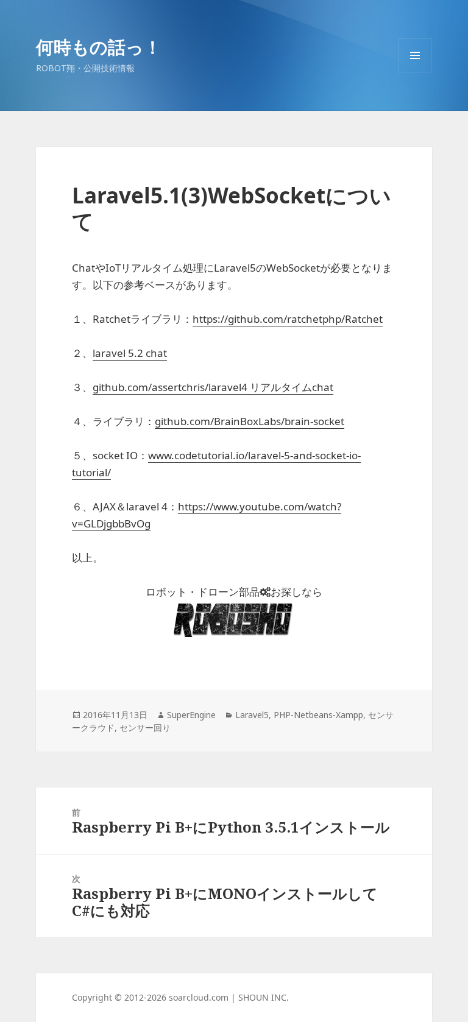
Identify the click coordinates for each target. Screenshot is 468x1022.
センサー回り (145, 727)
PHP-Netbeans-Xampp (318, 715)
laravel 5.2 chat (130, 353)
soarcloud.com (199, 997)
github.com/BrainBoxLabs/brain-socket (249, 421)
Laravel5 (252, 715)
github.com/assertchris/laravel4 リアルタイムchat (213, 387)
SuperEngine (191, 715)
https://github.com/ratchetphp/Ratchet (288, 319)
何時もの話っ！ (98, 46)
